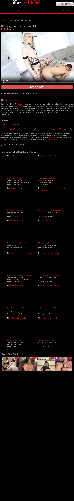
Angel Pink (14, 182)
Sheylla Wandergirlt (43, 182)
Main (4, 11)
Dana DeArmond (11, 344)
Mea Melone (10, 312)
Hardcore (4, 129)
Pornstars (40, 11)
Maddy (9, 182)
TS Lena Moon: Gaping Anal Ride (48, 308)
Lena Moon (47, 312)
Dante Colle (41, 312)
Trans (51, 129)
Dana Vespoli (41, 247)
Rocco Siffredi (20, 182)
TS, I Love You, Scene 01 (46, 243)
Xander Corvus (49, 247)
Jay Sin (3, 116)
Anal (9, 129)
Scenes (11, 11)
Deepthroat (14, 129)
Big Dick (31, 129)
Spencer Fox (18, 106)
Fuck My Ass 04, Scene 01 (15, 308)
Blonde (47, 129)
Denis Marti (27, 182)
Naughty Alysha (11, 247)
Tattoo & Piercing (59, 129)
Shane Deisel (19, 247)
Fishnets (68, 129)
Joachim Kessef (23, 279)
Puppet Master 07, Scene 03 (16, 178)
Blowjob (26, 129)
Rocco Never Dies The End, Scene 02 (50, 275)
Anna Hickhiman (53, 182)
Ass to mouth (39, 129)
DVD (23, 11)
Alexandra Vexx (22, 104)
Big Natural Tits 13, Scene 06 (47, 340)
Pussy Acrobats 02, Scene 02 (16, 243)
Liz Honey (9, 279)
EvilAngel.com (52, 139)
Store (48, 11)
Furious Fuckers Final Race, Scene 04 (19, 275)
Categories (31, 11)
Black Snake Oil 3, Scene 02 (16, 340)
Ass (2, 131)
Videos (11, 21)
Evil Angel (4, 21)
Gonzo (21, 129)
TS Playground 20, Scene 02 (47, 178)
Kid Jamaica (16, 279)
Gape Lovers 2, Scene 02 (15, 210)
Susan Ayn (17, 312)
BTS (18, 11)
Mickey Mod (19, 344)
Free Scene (56, 11)
